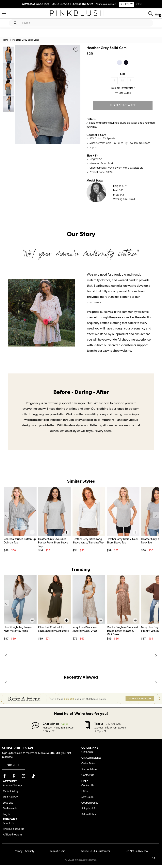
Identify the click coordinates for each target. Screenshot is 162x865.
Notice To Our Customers (95, 851)
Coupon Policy (89, 802)
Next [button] (76, 94)
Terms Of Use (57, 851)
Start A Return (89, 769)
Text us (98, 723)
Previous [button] (19, 94)
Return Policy (88, 814)
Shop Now (127, 4)
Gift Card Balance (91, 757)
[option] (47, 94)
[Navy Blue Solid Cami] (125, 62)
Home (5, 40)
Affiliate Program (12, 834)
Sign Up (13, 765)
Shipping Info (88, 808)
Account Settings (12, 785)
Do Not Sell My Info (137, 851)
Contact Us (87, 775)
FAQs (84, 791)
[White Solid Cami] (119, 62)
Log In (6, 814)
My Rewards (10, 808)
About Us (8, 823)
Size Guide (87, 797)
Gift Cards (87, 752)
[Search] (150, 13)
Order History (10, 791)
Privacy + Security (24, 851)
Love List (8, 802)
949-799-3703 (113, 724)
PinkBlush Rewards (13, 829)
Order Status (88, 763)
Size (122, 73)
